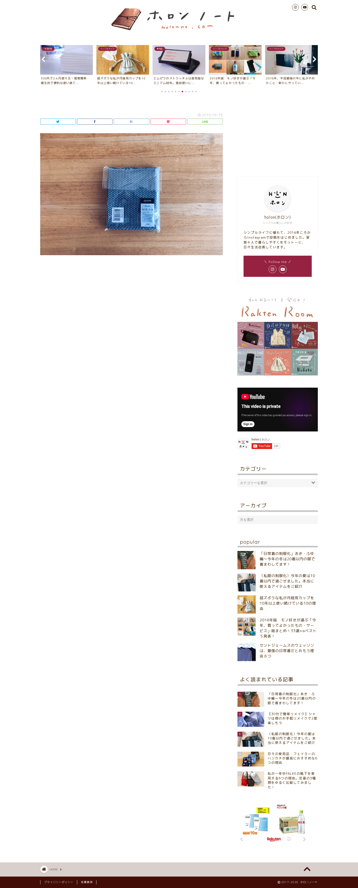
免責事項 (87, 882)
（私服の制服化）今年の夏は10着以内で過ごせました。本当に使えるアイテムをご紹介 (287, 581)
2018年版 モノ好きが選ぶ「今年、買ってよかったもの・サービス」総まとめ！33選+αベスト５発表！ (288, 628)
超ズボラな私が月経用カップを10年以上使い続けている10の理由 (288, 603)
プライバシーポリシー (58, 882)
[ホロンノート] (179, 33)
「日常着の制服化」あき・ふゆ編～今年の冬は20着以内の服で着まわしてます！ (287, 559)
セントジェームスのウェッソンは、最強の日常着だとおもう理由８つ (287, 651)
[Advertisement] (277, 133)
